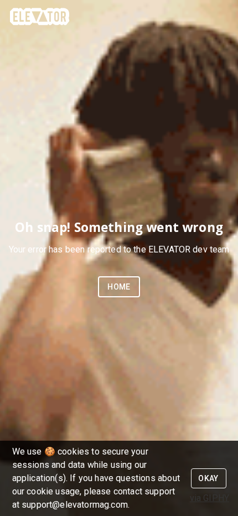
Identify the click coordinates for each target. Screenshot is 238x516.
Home (119, 286)
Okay (208, 478)
